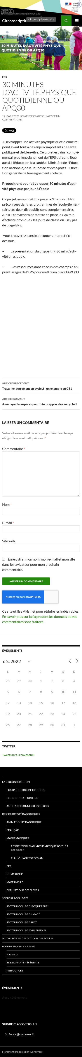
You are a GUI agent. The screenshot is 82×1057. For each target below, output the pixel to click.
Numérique (15, 874)
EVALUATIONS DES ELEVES (23, 890)
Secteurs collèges (15, 898)
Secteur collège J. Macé (23, 914)
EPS (4, 77)
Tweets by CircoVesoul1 (18, 755)
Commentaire (13, 449)
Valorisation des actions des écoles (27, 938)
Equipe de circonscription (26, 790)
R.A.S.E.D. (12, 954)
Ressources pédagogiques (21, 814)
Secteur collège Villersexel (26, 930)
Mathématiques (18, 838)
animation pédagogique (24, 822)
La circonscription (16, 781)
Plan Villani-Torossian (27, 858)
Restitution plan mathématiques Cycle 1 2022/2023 (39, 848)
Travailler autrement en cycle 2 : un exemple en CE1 (37, 386)
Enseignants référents (23, 962)
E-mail (8, 523)
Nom (7, 504)
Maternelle (15, 882)
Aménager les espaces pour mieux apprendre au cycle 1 (39, 401)
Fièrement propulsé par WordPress (22, 1051)
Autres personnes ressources (28, 806)
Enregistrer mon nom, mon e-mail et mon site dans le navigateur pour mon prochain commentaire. (38, 564)
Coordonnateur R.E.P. (22, 798)
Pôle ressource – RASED (18, 946)
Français (13, 830)
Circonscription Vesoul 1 (23, 20)
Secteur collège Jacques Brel (28, 906)
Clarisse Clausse (32, 116)
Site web (8, 541)
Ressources (15, 970)
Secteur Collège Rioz (22, 922)
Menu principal (77, 20)
